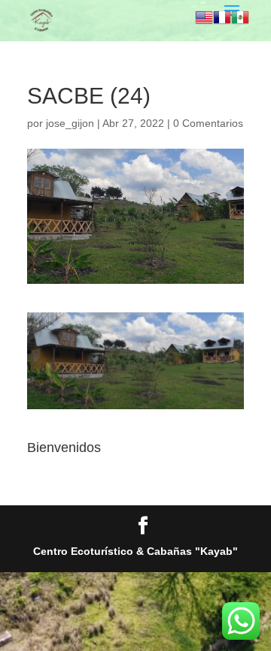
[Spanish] (240, 19)
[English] (204, 19)
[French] (222, 19)
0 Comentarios (208, 123)
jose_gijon (70, 123)
